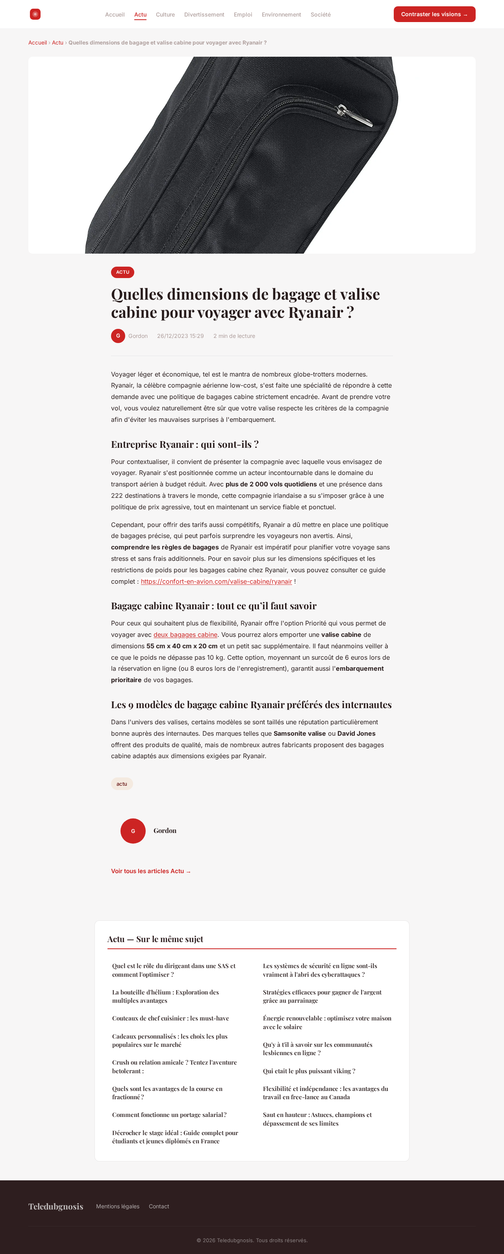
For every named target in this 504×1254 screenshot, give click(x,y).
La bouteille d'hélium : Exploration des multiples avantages (165, 996)
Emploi (243, 14)
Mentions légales (117, 1206)
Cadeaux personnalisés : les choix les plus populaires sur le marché (170, 1040)
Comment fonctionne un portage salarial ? (169, 1115)
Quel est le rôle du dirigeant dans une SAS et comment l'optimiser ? (173, 970)
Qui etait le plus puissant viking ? (309, 1071)
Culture (165, 14)
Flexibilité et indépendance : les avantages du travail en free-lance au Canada (325, 1093)
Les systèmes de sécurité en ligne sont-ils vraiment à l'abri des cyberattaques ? (320, 970)
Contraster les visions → (434, 14)
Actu (140, 14)
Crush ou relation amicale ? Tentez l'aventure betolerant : (174, 1066)
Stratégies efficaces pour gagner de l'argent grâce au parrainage (322, 996)
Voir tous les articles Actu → (151, 871)
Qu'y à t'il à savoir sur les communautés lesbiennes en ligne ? (317, 1049)
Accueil (115, 14)
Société (321, 14)
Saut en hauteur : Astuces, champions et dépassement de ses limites (317, 1119)
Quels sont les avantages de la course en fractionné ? (167, 1093)
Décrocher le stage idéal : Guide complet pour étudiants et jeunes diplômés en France (175, 1137)
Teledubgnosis (55, 1205)
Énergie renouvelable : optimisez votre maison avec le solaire (327, 1022)
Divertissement (204, 14)
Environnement (281, 14)
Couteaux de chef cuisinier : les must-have (170, 1018)
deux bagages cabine (185, 634)
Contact (159, 1206)
